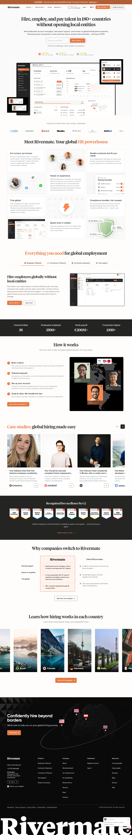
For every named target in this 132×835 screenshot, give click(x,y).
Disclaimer (10, 807)
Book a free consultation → (18, 404)
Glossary (115, 773)
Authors (114, 783)
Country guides (117, 763)
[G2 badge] (14, 513)
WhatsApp (70, 6)
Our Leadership (67, 778)
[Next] (123, 426)
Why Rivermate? (67, 768)
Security (65, 787)
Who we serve (39, 7)
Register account (93, 763)
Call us (13, 782)
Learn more (29, 303)
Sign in (89, 768)
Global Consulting (44, 783)
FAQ (113, 787)
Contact (65, 797)
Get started (13, 733)
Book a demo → (14, 303)
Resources (57, 7)
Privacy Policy (31, 807)
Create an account (118, 7)
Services (28, 7)
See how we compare (65, 598)
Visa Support (42, 778)
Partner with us (67, 783)
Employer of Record (44, 763)
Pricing (50, 7)
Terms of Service (20, 807)
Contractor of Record (45, 773)
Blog (113, 778)
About (64, 763)
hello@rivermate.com (14, 765)
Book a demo (76, 40)
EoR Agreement (52, 807)
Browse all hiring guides (64, 680)
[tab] (32, 263)
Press (64, 792)
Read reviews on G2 (64, 533)
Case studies (116, 768)
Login (84, 7)
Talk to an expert (101, 7)
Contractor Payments (45, 768)
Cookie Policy (41, 807)
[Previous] (117, 426)
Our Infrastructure (68, 773)
